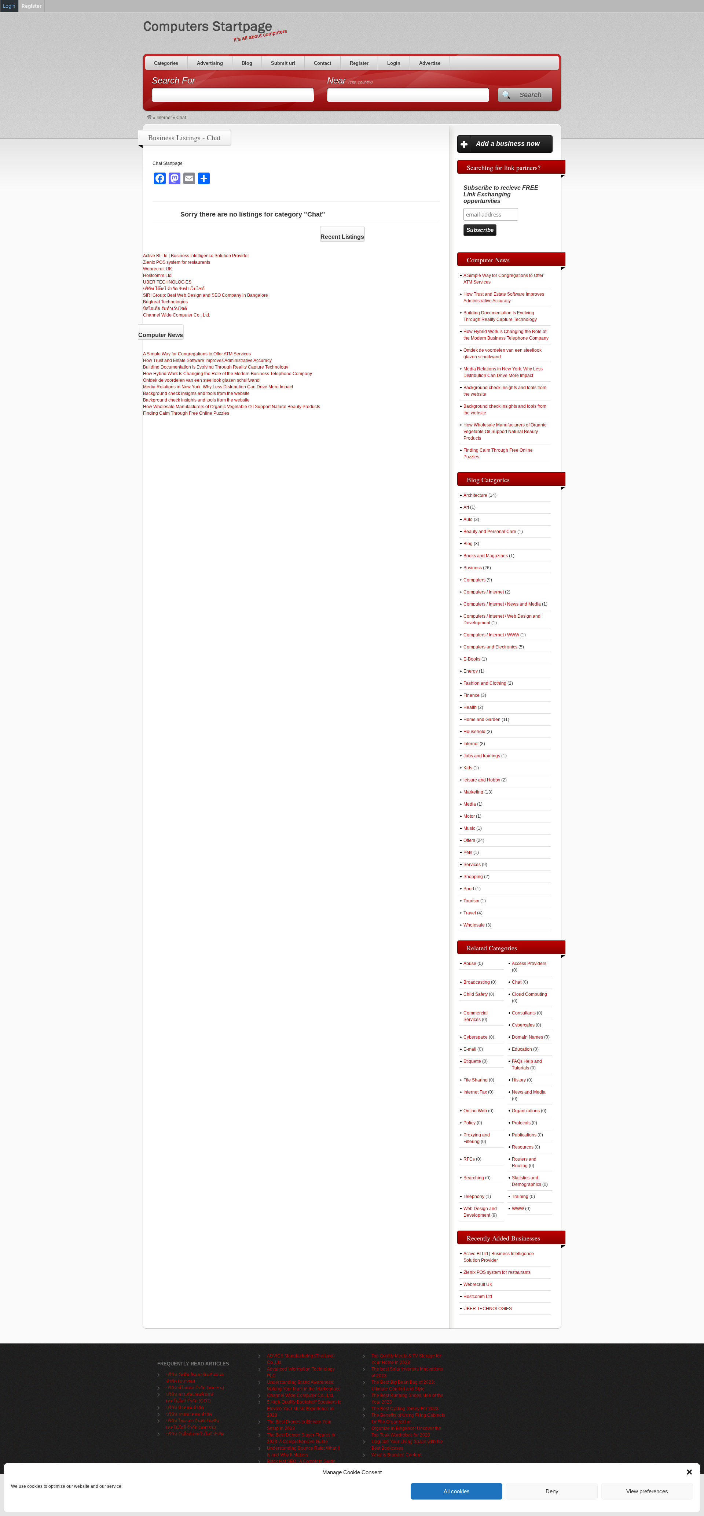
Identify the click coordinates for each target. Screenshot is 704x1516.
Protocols (521, 1122)
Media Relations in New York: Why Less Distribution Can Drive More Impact (218, 386)
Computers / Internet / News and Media (502, 604)
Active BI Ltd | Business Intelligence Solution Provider (196, 255)
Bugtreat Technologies (165, 301)
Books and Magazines (485, 555)
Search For (173, 80)
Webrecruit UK (157, 268)
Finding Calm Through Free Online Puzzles (186, 413)
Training (520, 1196)
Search (531, 95)
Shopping (473, 876)
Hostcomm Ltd (157, 275)
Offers (469, 840)
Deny (552, 1491)
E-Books (471, 659)
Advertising (210, 63)
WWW (518, 1208)
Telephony (473, 1196)
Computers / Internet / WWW (491, 634)
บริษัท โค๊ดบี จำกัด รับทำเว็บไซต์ (174, 288)
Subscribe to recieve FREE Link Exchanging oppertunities (500, 194)
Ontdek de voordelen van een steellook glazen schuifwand (201, 380)
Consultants (524, 1013)
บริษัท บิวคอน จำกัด (185, 1407)
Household (474, 731)
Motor (469, 816)
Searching (473, 1177)
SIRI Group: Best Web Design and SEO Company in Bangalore (205, 295)
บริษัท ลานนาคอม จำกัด (189, 1414)
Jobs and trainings (481, 755)
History (519, 1080)
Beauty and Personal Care (489, 531)
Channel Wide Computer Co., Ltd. (176, 315)
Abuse (469, 963)
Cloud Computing (529, 994)
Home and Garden (481, 719)
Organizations (526, 1110)
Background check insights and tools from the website (196, 393)
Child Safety (475, 994)
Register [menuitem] (31, 6)
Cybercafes (523, 1025)
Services (472, 864)
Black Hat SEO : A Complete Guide (301, 1461)
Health (470, 707)
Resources (523, 1147)
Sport (468, 888)
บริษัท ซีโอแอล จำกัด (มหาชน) (195, 1387)
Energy (470, 671)
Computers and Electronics (490, 647)
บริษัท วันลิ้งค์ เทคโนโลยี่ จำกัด (195, 1433)
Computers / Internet (483, 592)
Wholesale (474, 925)
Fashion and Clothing (484, 683)
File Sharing (475, 1080)
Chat (516, 982)
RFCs (469, 1159)
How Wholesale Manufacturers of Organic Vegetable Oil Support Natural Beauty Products (231, 406)
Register (359, 63)
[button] (689, 1472)
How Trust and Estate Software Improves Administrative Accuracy (207, 360)
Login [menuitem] (9, 6)
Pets (467, 852)
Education (522, 1049)
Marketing (473, 792)
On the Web (475, 1110)
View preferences (647, 1491)
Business (472, 567)
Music (469, 828)
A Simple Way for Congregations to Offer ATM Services (197, 353)
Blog (247, 63)
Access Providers (529, 963)
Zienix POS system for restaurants (176, 262)
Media (469, 804)
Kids (467, 767)
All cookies (457, 1491)
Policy (469, 1122)
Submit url (283, 63)
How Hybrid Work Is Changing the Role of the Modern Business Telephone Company (227, 373)
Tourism (471, 900)
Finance (471, 695)
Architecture (475, 495)
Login (393, 63)
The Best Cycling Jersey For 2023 (405, 1408)
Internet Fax (475, 1092)
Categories (166, 63)
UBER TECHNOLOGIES (167, 282)
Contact (322, 63)
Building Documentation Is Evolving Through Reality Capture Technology (215, 367)
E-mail (469, 1049)
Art (466, 507)
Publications (524, 1135)
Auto (468, 519)
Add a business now (508, 143)
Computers (474, 580)
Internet (164, 117)
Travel (469, 913)
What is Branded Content (396, 1454)
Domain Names (527, 1037)
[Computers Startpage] (149, 117)
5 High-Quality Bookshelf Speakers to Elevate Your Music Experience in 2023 (304, 1408)
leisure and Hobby (481, 780)
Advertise (429, 63)
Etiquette (472, 1061)
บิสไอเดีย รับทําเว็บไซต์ (165, 308)
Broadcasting (476, 982)
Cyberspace (475, 1037)
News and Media (529, 1092)
